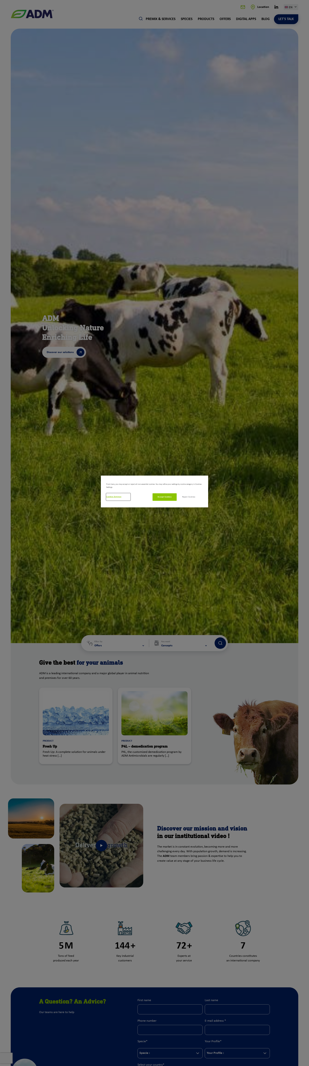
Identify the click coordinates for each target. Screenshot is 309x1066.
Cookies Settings (113, 497)
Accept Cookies (165, 497)
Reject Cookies (188, 497)
